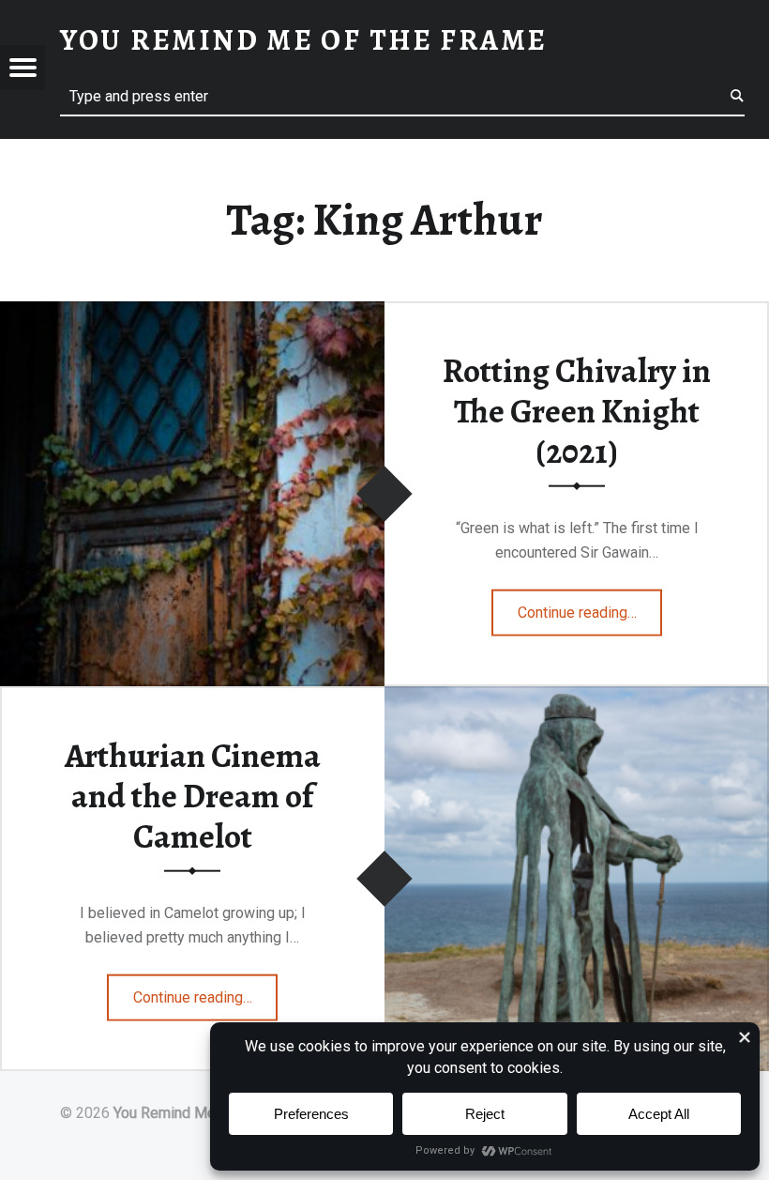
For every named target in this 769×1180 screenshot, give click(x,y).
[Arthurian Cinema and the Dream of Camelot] (576, 698)
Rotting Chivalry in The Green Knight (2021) (577, 410)
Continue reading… (590, 606)
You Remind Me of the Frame (208, 1113)
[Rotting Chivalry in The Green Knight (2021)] (192, 313)
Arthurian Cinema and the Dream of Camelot (193, 795)
